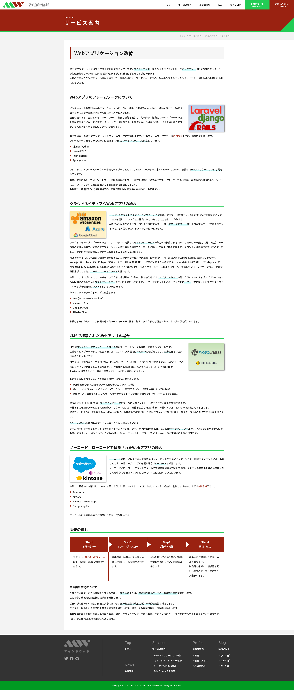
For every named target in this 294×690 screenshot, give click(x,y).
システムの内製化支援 (165, 665)
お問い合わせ (281, 4)
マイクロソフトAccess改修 (168, 660)
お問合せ (177, 136)
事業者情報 (205, 4)
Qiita (223, 655)
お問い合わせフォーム (93, 557)
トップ (167, 4)
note (223, 665)
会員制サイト (257, 4)
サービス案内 (185, 4)
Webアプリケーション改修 (167, 655)
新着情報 (129, 668)
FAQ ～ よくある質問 (164, 670)
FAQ (220, 4)
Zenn (223, 660)
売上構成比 (200, 665)
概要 (196, 655)
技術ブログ (235, 4)
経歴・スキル (201, 660)
